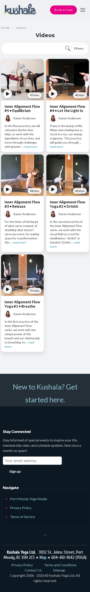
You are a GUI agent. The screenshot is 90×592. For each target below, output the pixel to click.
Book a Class (63, 10)
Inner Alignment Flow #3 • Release (22, 204)
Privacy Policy (20, 508)
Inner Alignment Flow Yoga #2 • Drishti (67, 204)
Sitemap (59, 570)
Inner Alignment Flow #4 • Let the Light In (67, 108)
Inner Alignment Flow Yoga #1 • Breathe (22, 304)
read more (30, 146)
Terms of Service (22, 517)
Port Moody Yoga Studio (28, 499)
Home (5, 27)
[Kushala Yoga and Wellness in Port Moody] (19, 9)
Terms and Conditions (60, 565)
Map (43, 557)
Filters (79, 48)
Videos (21, 27)
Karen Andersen (24, 118)
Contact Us (33, 570)
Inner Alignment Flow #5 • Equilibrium (22, 108)
